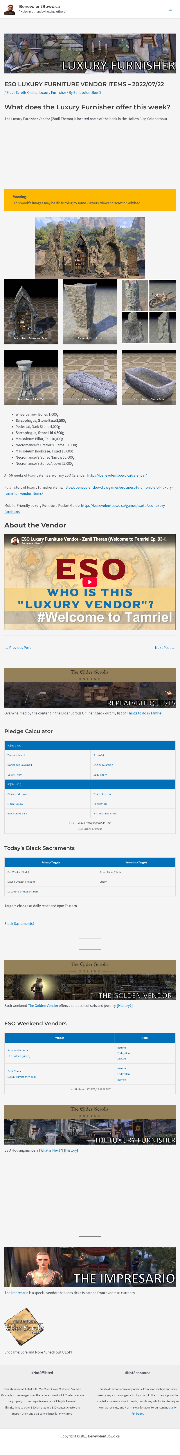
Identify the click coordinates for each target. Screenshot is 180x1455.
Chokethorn (101, 803)
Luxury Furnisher (52, 92)
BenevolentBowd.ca (39, 6)
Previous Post (18, 647)
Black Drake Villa (17, 813)
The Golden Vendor (43, 1005)
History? (124, 1005)
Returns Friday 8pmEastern (124, 1053)
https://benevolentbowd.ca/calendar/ (117, 475)
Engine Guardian (103, 764)
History (71, 1150)
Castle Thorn (14, 774)
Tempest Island (16, 755)
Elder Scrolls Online (22, 92)
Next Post (165, 647)
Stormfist (99, 755)
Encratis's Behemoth (105, 813)
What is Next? (51, 1150)
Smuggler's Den (29, 891)
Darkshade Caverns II (19, 764)
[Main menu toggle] (171, 9)
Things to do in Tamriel (144, 713)
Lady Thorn (100, 774)
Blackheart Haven (17, 794)
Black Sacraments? (19, 923)
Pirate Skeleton (102, 794)
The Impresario (16, 1292)
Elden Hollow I (15, 803)
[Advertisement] (90, 158)
